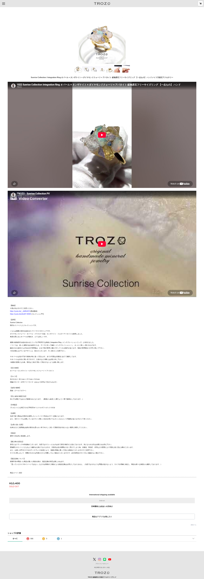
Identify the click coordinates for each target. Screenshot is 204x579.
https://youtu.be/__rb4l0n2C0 (20, 311)
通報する (193, 525)
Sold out (102, 500)
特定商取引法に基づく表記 (102, 567)
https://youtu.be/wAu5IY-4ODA (20, 314)
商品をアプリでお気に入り (102, 517)
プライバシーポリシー (102, 563)
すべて (15, 539)
